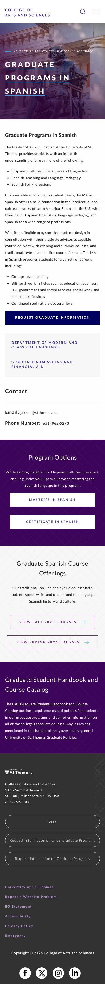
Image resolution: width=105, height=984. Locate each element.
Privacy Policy (19, 926)
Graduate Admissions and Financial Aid (42, 364)
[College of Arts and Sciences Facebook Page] (25, 973)
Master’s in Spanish (52, 500)
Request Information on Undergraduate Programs (52, 840)
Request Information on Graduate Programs (52, 858)
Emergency (15, 936)
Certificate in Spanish (52, 522)
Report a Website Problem (31, 897)
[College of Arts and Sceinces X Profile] (41, 973)
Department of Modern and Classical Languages (44, 344)
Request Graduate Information (52, 317)
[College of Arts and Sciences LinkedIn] (75, 973)
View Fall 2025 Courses (48, 622)
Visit (52, 822)
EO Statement (18, 906)
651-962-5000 (18, 802)
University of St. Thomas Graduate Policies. (41, 737)
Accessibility (18, 916)
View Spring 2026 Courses (48, 642)
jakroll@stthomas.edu (39, 412)
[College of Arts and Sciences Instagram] (58, 973)
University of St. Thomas (29, 887)
